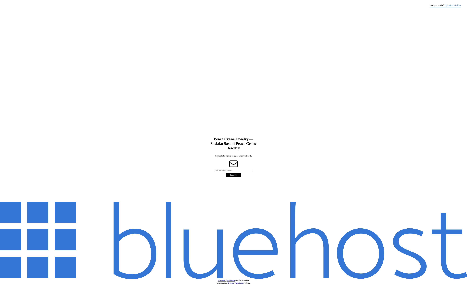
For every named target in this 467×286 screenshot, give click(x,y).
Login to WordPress (454, 5)
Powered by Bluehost (226, 281)
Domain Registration (236, 283)
